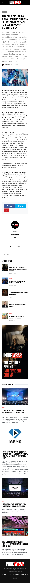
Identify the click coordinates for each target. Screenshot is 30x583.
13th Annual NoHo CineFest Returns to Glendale (16, 317)
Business (4, 11)
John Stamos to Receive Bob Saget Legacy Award (17, 281)
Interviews (11, 264)
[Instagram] (13, 578)
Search (27, 254)
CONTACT (24, 574)
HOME (4, 574)
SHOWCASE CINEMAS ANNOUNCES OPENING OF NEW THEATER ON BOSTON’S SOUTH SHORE (15, 544)
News (10, 290)
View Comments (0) (15, 246)
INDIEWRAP (15, 234)
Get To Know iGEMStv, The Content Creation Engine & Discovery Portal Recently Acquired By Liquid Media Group (15, 455)
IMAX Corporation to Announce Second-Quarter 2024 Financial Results (13, 412)
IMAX (19, 90)
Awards (10, 278)
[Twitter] (16, 578)
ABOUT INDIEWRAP (14, 574)
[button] (2, 2)
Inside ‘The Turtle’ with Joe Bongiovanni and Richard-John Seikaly (18, 269)
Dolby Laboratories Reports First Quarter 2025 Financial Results (14, 505)
